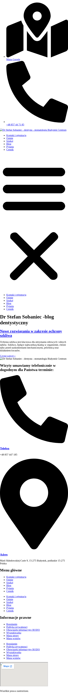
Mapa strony (12, 635)
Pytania (10, 146)
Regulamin (11, 624)
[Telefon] (34, 442)
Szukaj (9, 141)
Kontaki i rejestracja (16, 135)
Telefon (4, 448)
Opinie (9, 138)
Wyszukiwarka (13, 632)
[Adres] (34, 548)
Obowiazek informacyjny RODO (23, 630)
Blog (8, 144)
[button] (34, 222)
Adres (4, 554)
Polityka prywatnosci (16, 627)
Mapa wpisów (13, 638)
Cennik (10, 149)
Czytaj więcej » (7, 356)
